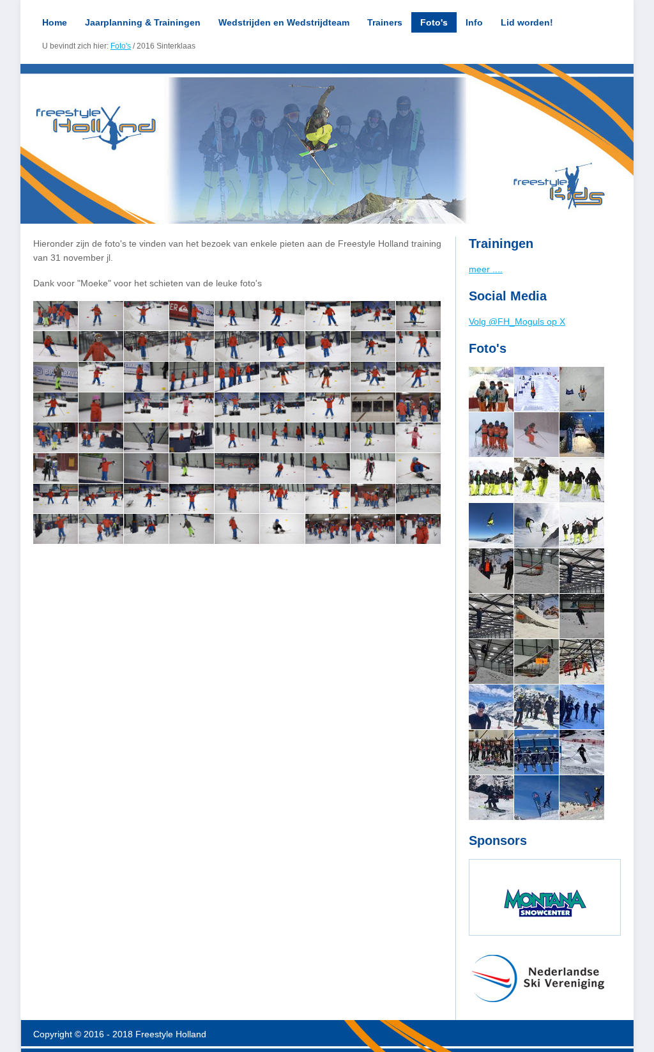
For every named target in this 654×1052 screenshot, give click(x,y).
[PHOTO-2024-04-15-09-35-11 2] (536, 752)
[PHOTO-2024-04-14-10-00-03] (581, 797)
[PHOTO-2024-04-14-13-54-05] (491, 707)
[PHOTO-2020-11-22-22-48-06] (536, 661)
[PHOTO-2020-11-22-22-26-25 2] (536, 570)
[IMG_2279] (581, 434)
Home (54, 22)
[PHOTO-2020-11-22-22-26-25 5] (581, 570)
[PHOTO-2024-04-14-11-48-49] (536, 797)
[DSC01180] (536, 389)
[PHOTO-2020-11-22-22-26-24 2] (491, 570)
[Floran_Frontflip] (581, 389)
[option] (327, 144)
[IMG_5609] (581, 525)
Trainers (384, 22)
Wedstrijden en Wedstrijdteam (283, 22)
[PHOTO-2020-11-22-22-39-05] (536, 616)
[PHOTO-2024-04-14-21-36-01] (536, 707)
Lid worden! (527, 22)
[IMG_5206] (491, 525)
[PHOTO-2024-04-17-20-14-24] (491, 752)
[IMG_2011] (491, 434)
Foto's (434, 22)
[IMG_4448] (536, 480)
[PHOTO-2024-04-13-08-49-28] (581, 707)
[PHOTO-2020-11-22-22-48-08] (581, 616)
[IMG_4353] (491, 480)
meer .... (486, 269)
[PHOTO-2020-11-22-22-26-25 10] (491, 616)
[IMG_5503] (536, 525)
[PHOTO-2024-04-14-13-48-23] (491, 797)
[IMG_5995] (491, 389)
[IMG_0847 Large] (581, 661)
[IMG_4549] (581, 480)
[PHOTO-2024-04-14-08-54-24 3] (581, 752)
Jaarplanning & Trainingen (143, 22)
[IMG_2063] (536, 434)
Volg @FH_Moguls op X (517, 321)
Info (474, 22)
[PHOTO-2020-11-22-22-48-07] (491, 661)
